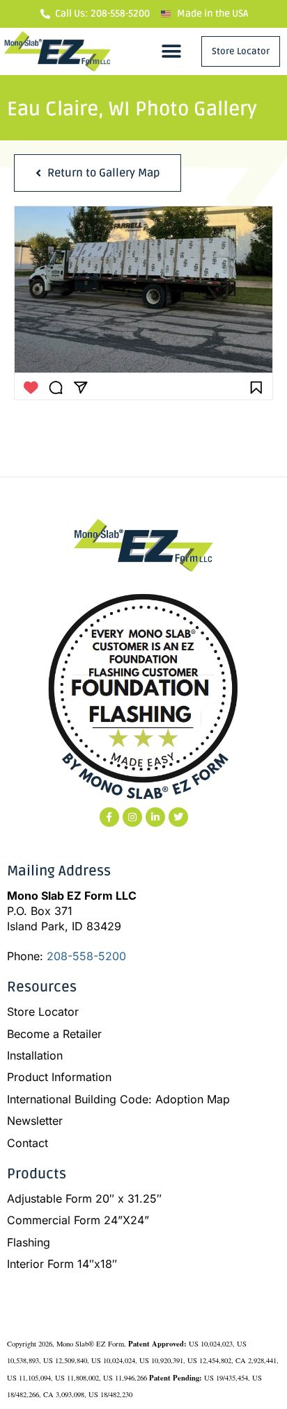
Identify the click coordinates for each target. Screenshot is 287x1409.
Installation (35, 1055)
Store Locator (43, 1012)
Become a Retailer (54, 1034)
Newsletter (35, 1121)
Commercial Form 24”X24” (78, 1220)
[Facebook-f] (109, 817)
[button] (171, 51)
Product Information (59, 1077)
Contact (27, 1143)
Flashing (28, 1242)
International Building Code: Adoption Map (118, 1099)
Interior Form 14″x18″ (62, 1264)
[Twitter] (178, 817)
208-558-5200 (86, 956)
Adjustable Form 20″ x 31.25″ (84, 1198)
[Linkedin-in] (155, 817)
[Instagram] (132, 817)
